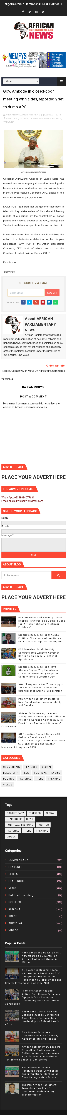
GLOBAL (24, 118)
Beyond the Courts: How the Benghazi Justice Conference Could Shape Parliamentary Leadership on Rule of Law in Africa (32, 1018)
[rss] (43, 12)
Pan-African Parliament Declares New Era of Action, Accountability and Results (40, 702)
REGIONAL (25, 779)
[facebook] (23, 12)
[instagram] (36, 12)
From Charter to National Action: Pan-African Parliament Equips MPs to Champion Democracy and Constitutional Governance (33, 997)
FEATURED (13, 118)
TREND (40, 779)
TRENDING (9, 122)
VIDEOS (7, 784)
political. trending (47, 773)
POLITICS (56, 118)
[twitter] (29, 12)
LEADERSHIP (36, 118)
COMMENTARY (12, 767)
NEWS (47, 118)
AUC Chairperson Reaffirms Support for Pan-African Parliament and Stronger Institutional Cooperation (41, 687)
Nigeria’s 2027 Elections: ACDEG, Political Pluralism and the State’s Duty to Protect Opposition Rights (40, 638)
